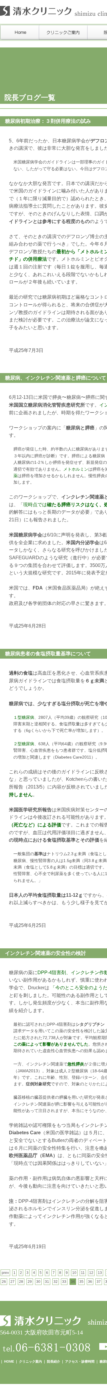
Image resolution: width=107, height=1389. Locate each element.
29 (30, 1282)
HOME (9, 1361)
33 (64, 1282)
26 (4, 1282)
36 (90, 1282)
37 (99, 1282)
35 (81, 1282)
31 (47, 1282)
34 (73, 1282)
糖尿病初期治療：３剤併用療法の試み (48, 121)
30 (38, 1282)
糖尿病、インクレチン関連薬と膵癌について (55, 378)
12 (91, 1273)
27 (12, 1282)
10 (74, 1273)
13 (100, 1273)
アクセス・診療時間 (80, 1361)
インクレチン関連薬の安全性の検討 (45, 953)
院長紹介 (53, 1361)
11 (83, 1273)
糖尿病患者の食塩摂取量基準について (48, 654)
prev (5, 1273)
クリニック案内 (30, 1361)
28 (21, 1282)
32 (56, 1282)
